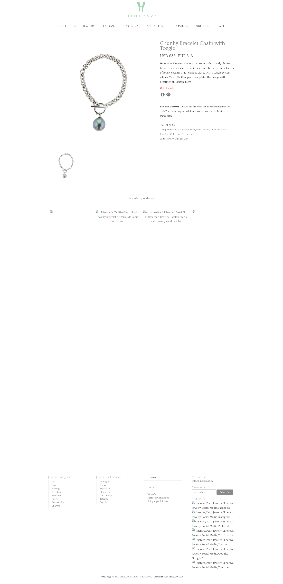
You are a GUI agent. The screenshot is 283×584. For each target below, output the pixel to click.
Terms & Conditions (158, 498)
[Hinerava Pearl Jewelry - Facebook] (213, 505)
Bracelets (56, 485)
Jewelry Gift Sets (174, 139)
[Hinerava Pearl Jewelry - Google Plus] (213, 553)
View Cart (153, 494)
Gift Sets (176, 129)
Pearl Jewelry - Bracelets (209, 129)
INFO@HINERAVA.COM (172, 577)
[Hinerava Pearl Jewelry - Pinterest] (213, 523)
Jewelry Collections (108, 477)
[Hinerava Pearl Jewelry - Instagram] (213, 514)
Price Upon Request (117, 234)
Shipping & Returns (158, 501)
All (53, 481)
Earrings (56, 488)
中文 (109, 577)
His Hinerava (106, 495)
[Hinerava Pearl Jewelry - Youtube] (213, 565)
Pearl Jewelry (188, 129)
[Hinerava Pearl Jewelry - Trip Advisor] (213, 532)
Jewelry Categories (60, 477)
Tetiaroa (104, 499)
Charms (56, 506)
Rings (54, 499)
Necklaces (57, 492)
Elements (105, 492)
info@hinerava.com (202, 481)
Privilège (104, 481)
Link (186, 139)
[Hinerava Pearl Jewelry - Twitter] (213, 542)
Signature (105, 488)
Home (151, 487)
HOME (103, 577)
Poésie (103, 485)
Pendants (56, 495)
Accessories (58, 502)
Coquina (104, 502)
